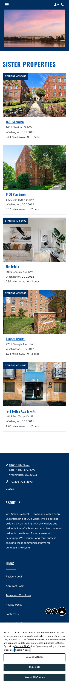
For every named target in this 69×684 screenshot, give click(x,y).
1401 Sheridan (15, 122)
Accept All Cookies (34, 677)
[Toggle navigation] (7, 4)
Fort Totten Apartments (21, 411)
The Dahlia (12, 267)
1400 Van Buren (16, 194)
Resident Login (14, 576)
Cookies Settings (34, 657)
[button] (56, 4)
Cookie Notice (22, 649)
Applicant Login (15, 586)
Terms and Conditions (18, 595)
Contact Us (12, 614)
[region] (34, 653)
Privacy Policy (14, 604)
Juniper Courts (15, 339)
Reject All (34, 667)
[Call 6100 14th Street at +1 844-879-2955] (63, 4)
